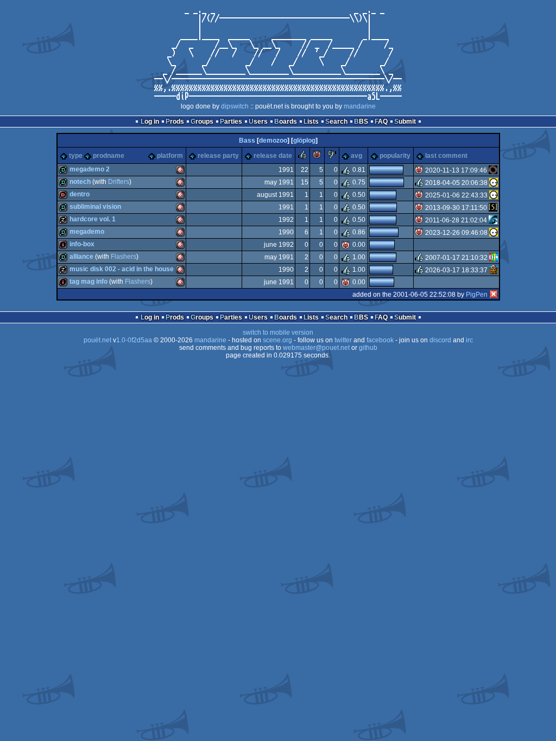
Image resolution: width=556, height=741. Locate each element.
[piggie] (317, 157)
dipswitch (235, 106)
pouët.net (97, 340)
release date (273, 155)
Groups (202, 121)
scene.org (277, 340)
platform (170, 155)
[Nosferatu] (493, 170)
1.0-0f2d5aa (134, 340)
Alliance (81, 256)
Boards (285, 121)
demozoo (273, 140)
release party (218, 155)
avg (356, 155)
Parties (231, 121)
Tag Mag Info (89, 281)
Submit (405, 121)
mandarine (360, 106)
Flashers (123, 256)
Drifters (118, 182)
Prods (175, 121)
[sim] (493, 270)
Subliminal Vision (95, 206)
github (368, 348)
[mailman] (493, 220)
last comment (446, 155)
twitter (343, 340)
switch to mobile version (278, 332)
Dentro (80, 194)
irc (469, 340)
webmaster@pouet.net (316, 348)
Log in (150, 121)
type (76, 155)
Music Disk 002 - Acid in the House (122, 269)
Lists (311, 121)
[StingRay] (493, 208)
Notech (80, 182)
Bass (247, 140)
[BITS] (493, 257)
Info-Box (82, 244)
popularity (395, 155)
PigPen (477, 294)
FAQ (381, 121)
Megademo (87, 231)
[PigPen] (493, 294)
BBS (361, 121)
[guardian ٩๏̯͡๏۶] (493, 183)
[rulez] (302, 157)
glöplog (304, 140)
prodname (108, 155)
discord (440, 340)
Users (258, 121)
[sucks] (331, 157)
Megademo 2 (90, 169)
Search (336, 121)
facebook (380, 340)
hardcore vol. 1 (93, 219)
